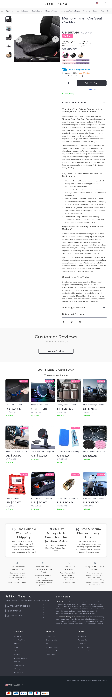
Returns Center (52, 647)
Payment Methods (53, 651)
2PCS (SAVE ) (69, 60)
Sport (95, 11)
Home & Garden (52, 11)
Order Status (51, 654)
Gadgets (86, 11)
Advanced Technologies (70, 11)
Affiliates (16, 654)
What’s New (83, 640)
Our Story (17, 636)
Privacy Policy (84, 647)
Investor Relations (21, 658)
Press (15, 647)
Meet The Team (19, 640)
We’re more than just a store (68, 617)
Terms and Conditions (87, 651)
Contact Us (50, 636)
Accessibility (102, 680)
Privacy (93, 680)
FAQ (47, 644)
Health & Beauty (22, 11)
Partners (16, 662)
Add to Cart (91, 83)
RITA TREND (61, 602)
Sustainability (18, 665)
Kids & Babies (37, 11)
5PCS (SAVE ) (69, 63)
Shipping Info (51, 640)
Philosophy (18, 669)
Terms (88, 680)
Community (18, 672)
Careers (16, 644)
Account (82, 644)
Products (82, 636)
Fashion (9, 11)
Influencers (18, 651)
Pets (102, 11)
